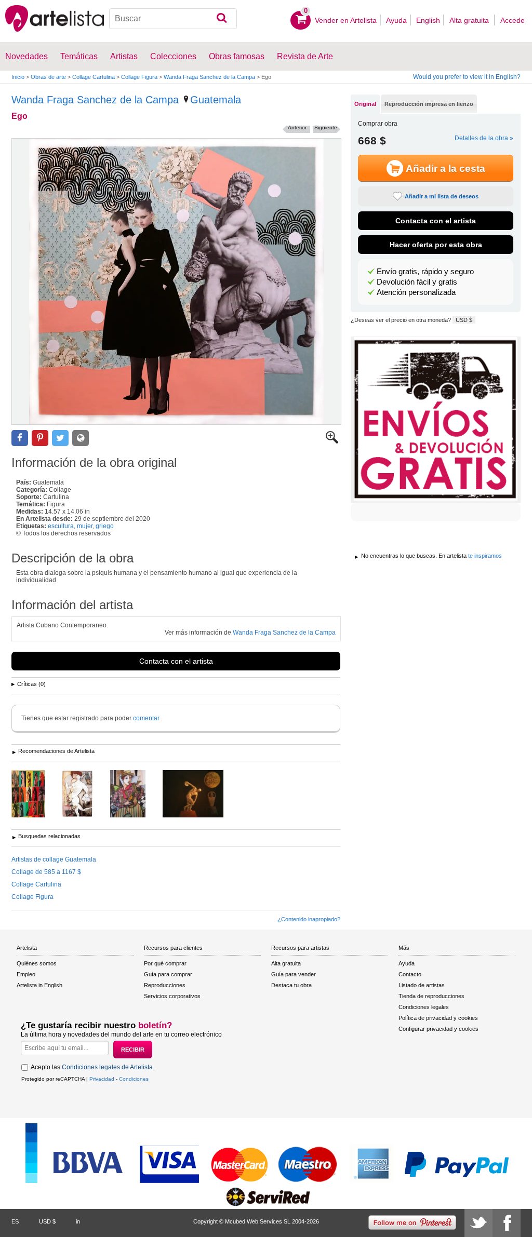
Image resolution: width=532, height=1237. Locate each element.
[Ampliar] (332, 441)
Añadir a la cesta (445, 168)
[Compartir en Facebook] (19, 438)
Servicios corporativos (172, 996)
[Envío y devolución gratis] (436, 420)
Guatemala (215, 99)
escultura (61, 526)
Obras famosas (236, 56)
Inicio (17, 77)
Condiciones (134, 1079)
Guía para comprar (168, 974)
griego (105, 526)
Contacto (409, 974)
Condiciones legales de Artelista (107, 1067)
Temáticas (79, 56)
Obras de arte (48, 77)
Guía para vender (293, 974)
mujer (84, 526)
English (428, 20)
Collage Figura (139, 77)
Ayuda (396, 20)
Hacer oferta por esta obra (436, 244)
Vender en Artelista (346, 20)
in (78, 1221)
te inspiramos (485, 556)
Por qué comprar (165, 963)
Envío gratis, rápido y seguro (425, 271)
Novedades (26, 56)
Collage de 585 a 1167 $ (46, 872)
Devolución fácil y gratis (417, 282)
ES (15, 1221)
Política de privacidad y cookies (438, 1018)
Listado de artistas (421, 985)
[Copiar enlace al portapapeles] (80, 438)
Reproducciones (164, 985)
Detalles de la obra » (484, 138)
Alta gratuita (470, 20)
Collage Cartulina (93, 77)
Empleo (26, 974)
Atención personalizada (416, 292)
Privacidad (101, 1079)
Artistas (124, 56)
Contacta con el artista (176, 661)
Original (365, 104)
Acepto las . (92, 1067)
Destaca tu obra (291, 985)
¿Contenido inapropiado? (308, 919)
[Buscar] (221, 18)
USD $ (464, 320)
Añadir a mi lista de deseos (441, 196)
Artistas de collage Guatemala (53, 859)
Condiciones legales (423, 1007)
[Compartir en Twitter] (60, 438)
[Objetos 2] (35, 794)
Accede (512, 20)
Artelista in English (39, 985)
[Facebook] (507, 1223)
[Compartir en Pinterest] (40, 438)
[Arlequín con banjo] (135, 794)
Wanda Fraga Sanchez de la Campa (209, 77)
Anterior (297, 127)
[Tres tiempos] (201, 794)
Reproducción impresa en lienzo (428, 104)
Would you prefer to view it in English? (467, 76)
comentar (146, 718)
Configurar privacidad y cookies (438, 1029)
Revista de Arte (305, 56)
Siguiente (325, 127)
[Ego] (176, 281)
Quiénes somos (37, 963)
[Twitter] (478, 1223)
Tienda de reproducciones (431, 996)
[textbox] (173, 18)
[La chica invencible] (85, 794)
